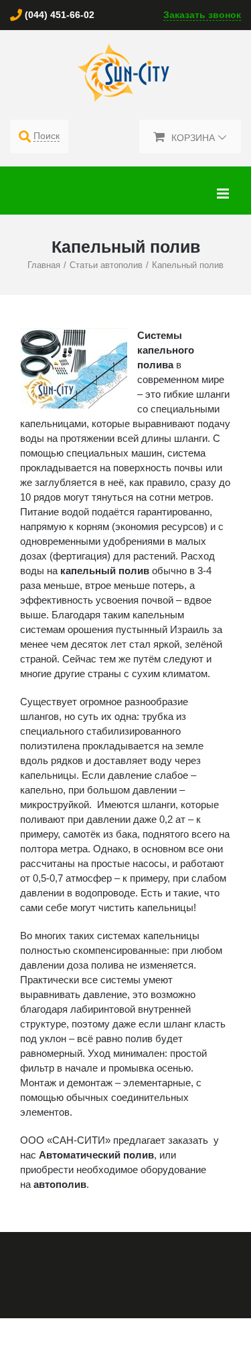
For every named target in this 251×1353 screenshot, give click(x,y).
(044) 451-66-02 (59, 14)
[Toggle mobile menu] (224, 194)
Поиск (46, 135)
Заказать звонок (202, 14)
